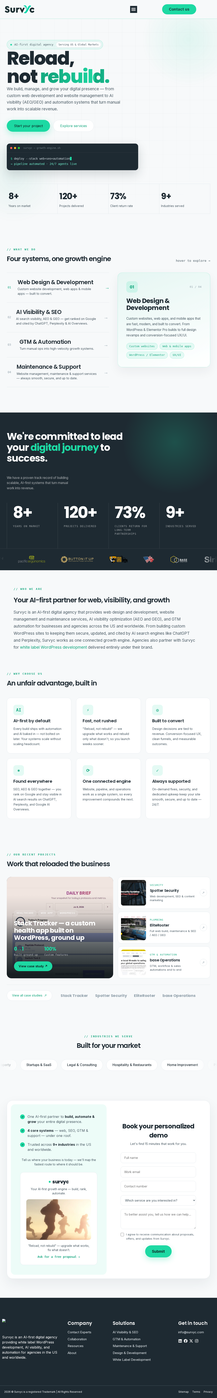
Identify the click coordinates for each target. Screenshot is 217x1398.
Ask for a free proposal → (59, 1256)
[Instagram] (197, 1341)
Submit (158, 1251)
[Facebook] (186, 1341)
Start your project (28, 126)
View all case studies (29, 995)
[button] (133, 9)
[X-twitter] (191, 1341)
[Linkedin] (180, 1341)
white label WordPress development (53, 647)
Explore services (73, 126)
